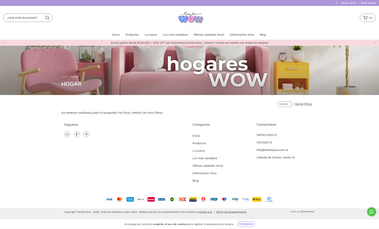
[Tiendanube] (302, 212)
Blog (263, 34)
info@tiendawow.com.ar (272, 150)
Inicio (116, 34)
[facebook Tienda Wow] (77, 134)
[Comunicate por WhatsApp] (371, 211)
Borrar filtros (303, 104)
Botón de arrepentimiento (232, 211)
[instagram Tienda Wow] (67, 134)
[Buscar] (47, 17)
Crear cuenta (368, 2)
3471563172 (264, 142)
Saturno (284, 104)
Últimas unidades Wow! (208, 34)
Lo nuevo (151, 34)
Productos (132, 34)
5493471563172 (267, 135)
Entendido (246, 223)
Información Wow (242, 34)
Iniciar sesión (348, 2)
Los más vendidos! (175, 34)
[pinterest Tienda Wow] (86, 134)
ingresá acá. (205, 211)
